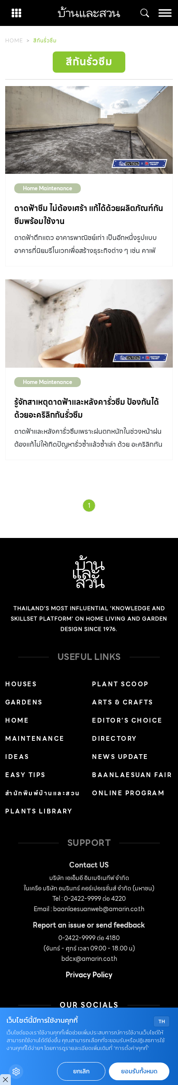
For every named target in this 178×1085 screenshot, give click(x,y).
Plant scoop (120, 684)
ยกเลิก (81, 1071)
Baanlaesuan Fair (132, 775)
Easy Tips (25, 775)
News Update (120, 757)
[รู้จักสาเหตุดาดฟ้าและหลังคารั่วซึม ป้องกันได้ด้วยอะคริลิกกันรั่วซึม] (89, 323)
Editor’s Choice (127, 720)
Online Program (128, 793)
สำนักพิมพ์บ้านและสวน (42, 793)
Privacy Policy (89, 975)
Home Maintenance (47, 188)
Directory (114, 738)
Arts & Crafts (122, 702)
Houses (21, 684)
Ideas (17, 757)
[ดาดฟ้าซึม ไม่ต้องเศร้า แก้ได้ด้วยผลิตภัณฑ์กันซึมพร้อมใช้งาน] (89, 130)
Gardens (24, 702)
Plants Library (39, 811)
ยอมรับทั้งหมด (139, 1071)
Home (14, 40)
